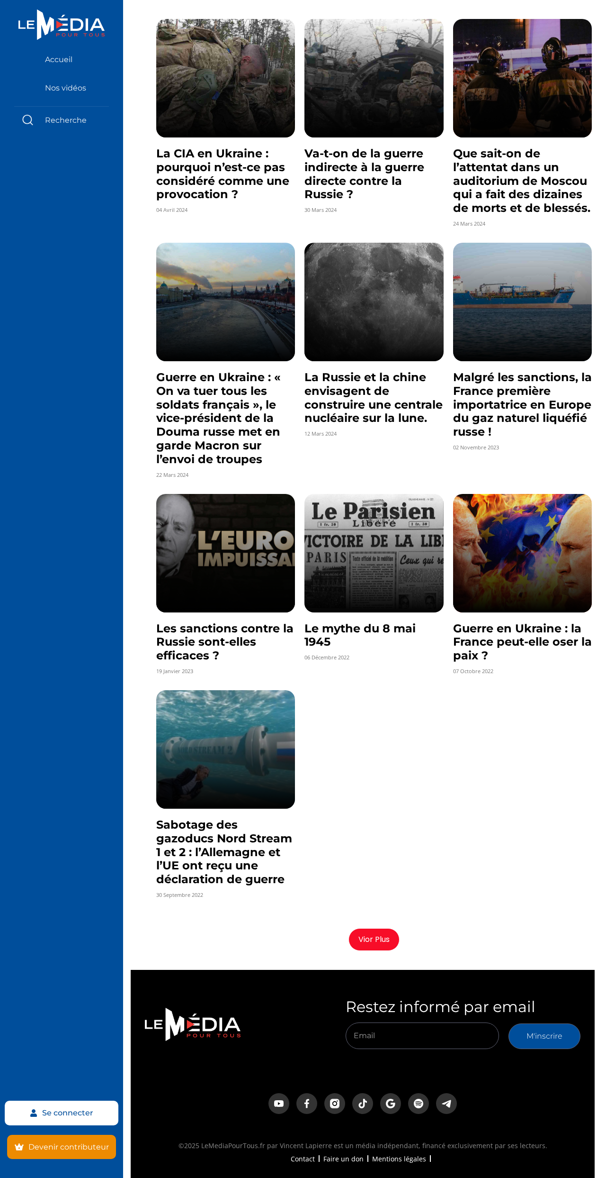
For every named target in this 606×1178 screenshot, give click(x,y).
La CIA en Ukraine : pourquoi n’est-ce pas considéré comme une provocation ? (222, 173)
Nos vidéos (65, 87)
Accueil (58, 59)
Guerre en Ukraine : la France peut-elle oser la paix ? (522, 642)
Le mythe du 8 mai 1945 (360, 635)
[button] (374, 939)
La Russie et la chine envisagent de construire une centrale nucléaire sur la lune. (373, 397)
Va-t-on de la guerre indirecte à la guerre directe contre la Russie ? (364, 173)
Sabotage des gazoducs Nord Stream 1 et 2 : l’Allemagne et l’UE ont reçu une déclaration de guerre (224, 852)
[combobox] (61, 120)
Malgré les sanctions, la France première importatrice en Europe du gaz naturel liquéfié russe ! (522, 404)
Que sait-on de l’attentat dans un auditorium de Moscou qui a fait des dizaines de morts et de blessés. (521, 180)
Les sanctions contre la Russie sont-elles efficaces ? (225, 642)
